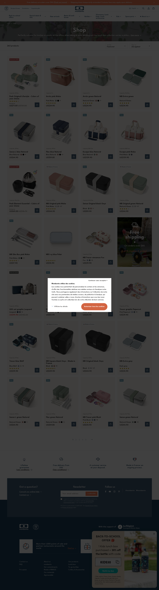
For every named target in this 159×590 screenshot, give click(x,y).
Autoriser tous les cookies (94, 306)
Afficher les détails (61, 306)
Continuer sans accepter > (97, 280)
